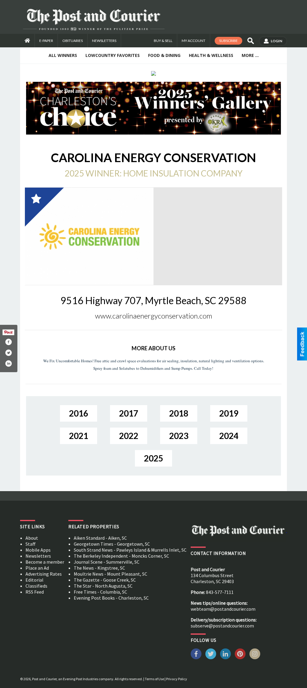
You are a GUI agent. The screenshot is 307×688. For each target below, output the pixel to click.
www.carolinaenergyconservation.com (153, 315)
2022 (128, 436)
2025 (153, 458)
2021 (78, 436)
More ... (250, 55)
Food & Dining (164, 55)
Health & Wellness (211, 55)
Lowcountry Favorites (112, 55)
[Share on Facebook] (8, 342)
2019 (228, 413)
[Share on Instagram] (8, 363)
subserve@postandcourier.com (222, 626)
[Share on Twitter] (8, 352)
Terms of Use (154, 679)
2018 (178, 413)
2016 (78, 413)
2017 (128, 413)
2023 (178, 436)
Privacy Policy (176, 679)
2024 (228, 436)
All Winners (63, 55)
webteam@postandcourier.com (223, 609)
